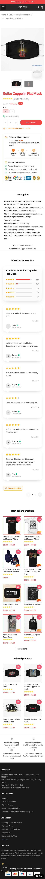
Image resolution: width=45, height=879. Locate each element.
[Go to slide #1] (16, 83)
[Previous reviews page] (28, 494)
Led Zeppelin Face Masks (12, 18)
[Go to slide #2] (29, 83)
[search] (37, 7)
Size (4, 107)
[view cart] (41, 7)
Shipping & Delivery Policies (12, 823)
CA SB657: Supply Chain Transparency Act (17, 812)
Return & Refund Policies (11, 829)
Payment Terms (7, 826)
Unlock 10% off (5, 868)
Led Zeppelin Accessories (19, 15)
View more (22, 649)
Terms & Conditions (9, 802)
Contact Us (6, 833)
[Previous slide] (4, 49)
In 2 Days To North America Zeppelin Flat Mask (32, 686)
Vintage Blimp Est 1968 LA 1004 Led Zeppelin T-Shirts (33, 571)
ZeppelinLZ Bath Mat (10, 604)
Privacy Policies (7, 805)
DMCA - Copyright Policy (11, 808)
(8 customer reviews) (21, 99)
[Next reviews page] (40, 494)
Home (3, 15)
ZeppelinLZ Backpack (32, 635)
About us (5, 798)
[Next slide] (40, 49)
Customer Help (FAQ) (9, 836)
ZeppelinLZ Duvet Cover (33, 604)
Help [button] (40, 876)
